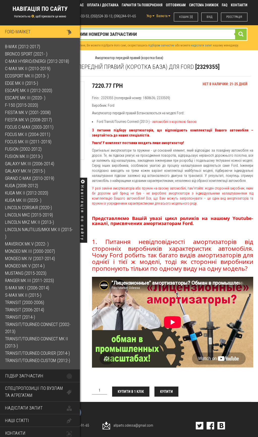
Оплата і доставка (102, 5)
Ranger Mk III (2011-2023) (29, 280)
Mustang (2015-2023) (25, 273)
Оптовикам (176, 5)
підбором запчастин (161, 45)
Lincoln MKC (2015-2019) (29, 214)
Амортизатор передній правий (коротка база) (129, 58)
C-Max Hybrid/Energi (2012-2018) (37, 61)
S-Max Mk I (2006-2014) (27, 287)
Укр (149, 16)
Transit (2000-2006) (24, 302)
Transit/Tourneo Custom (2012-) (37, 360)
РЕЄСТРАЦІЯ (234, 17)
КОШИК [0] (186, 17)
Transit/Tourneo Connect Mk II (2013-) (36, 342)
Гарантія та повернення (142, 5)
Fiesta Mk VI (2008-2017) (28, 119)
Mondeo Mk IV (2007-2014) (30, 258)
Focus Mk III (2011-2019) (28, 141)
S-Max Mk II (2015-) (23, 295)
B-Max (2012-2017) (22, 46)
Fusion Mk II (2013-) (24, 156)
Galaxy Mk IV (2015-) (25, 171)
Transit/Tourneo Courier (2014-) (37, 353)
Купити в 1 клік (131, 392)
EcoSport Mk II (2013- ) (27, 75)
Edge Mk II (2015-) (21, 83)
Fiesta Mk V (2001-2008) (28, 112)
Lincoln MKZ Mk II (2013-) (29, 222)
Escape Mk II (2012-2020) (28, 90)
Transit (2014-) (20, 317)
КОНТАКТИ (239, 5)
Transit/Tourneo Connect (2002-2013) (38, 328)
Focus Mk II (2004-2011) (27, 134)
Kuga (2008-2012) (21, 185)
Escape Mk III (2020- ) (25, 97)
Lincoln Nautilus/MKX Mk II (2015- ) (39, 233)
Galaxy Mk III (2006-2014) (29, 163)
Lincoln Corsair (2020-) (28, 207)
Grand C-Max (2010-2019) (29, 178)
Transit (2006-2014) (24, 309)
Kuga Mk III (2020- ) (23, 200)
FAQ (225, 5)
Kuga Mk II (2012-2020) (26, 193)
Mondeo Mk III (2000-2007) (30, 251)
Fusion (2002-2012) (23, 149)
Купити (166, 392)
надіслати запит (201, 45)
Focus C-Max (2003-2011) (29, 127)
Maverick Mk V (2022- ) (27, 244)
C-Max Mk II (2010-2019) (27, 68)
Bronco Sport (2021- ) (26, 54)
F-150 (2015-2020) (21, 105)
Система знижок (203, 5)
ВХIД (209, 17)
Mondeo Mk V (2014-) (25, 265)
